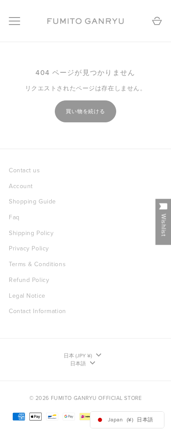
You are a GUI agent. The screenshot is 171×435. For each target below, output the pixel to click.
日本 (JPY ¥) (78, 356)
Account (21, 186)
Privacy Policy (29, 248)
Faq (14, 217)
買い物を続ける (86, 111)
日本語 (78, 363)
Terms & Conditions (37, 264)
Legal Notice (27, 296)
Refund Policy (29, 280)
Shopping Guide (32, 201)
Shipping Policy (31, 233)
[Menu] (14, 21)
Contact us (24, 170)
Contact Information (37, 311)
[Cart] (157, 21)
